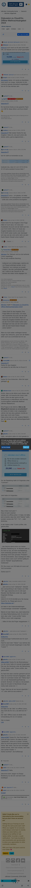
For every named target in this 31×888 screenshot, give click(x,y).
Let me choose (6, 447)
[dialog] (15, 444)
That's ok (26, 447)
